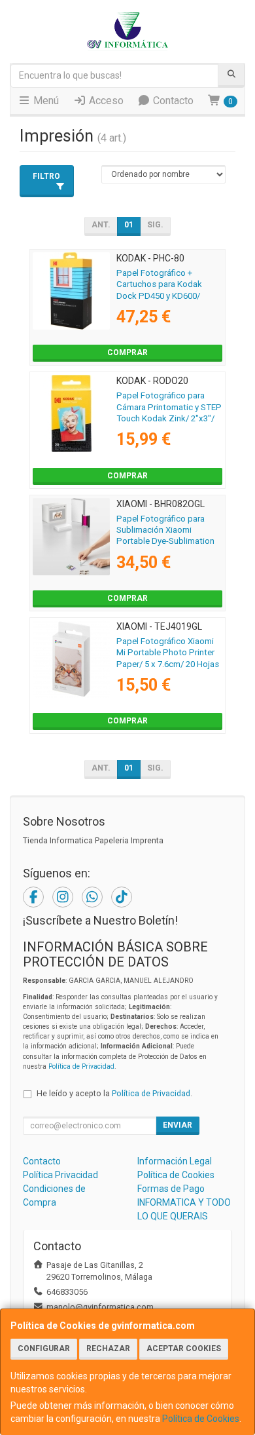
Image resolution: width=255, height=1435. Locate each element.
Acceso (105, 100)
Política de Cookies (200, 1418)
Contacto (172, 100)
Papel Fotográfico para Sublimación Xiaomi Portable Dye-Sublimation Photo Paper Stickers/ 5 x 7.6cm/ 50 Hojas (165, 541)
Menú (45, 100)
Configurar (44, 1348)
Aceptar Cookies (183, 1348)
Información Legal (174, 1161)
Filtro (46, 176)
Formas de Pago (171, 1188)
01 (128, 224)
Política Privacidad (60, 1175)
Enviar (177, 1125)
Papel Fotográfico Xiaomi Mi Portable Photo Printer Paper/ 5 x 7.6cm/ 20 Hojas (167, 652)
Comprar (127, 352)
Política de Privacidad (81, 1066)
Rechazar (108, 1348)
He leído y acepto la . (114, 1093)
